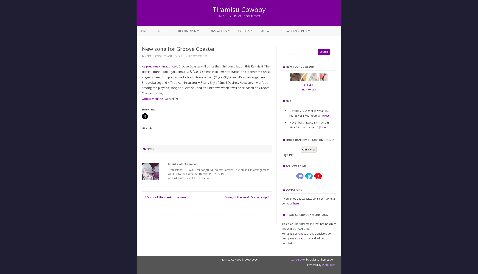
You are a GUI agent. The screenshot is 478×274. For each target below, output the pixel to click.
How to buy (309, 89)
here (296, 203)
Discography (187, 31)
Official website (152, 99)
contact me (304, 238)
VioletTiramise (153, 56)
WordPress (328, 265)
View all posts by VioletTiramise (188, 178)
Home (143, 31)
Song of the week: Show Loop (246, 197)
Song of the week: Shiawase (166, 197)
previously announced (161, 66)
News (150, 149)
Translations (217, 31)
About (162, 31)
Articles (244, 31)
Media (264, 31)
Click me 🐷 (308, 149)
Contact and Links (293, 31)
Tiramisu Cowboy (239, 9)
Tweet (325, 115)
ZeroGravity (298, 259)
